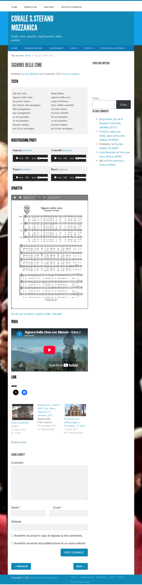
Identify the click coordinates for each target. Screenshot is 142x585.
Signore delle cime (26, 65)
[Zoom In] (44, 198)
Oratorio (49, 7)
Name (15, 507)
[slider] (43, 158)
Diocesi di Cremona (71, 7)
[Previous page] (14, 198)
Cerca (95, 98)
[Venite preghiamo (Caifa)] (22, 412)
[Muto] (38, 158)
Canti (73, 48)
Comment (17, 463)
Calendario (56, 48)
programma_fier (108, 119)
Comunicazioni (33, 48)
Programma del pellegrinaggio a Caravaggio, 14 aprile (74, 422)
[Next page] (20, 198)
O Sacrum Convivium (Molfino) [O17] (111, 123)
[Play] (17, 158)
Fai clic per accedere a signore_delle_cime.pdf (36, 313)
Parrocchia (30, 7)
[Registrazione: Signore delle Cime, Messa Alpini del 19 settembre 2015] (51, 417)
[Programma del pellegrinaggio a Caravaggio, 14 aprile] (75, 410)
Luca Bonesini (32, 73)
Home (14, 7)
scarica (27, 150)
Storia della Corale (112, 48)
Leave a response (71, 73)
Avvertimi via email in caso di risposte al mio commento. (48, 536)
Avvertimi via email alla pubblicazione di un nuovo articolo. (50, 543)
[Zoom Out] (39, 198)
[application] (30, 158)
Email (57, 507)
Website (16, 521)
